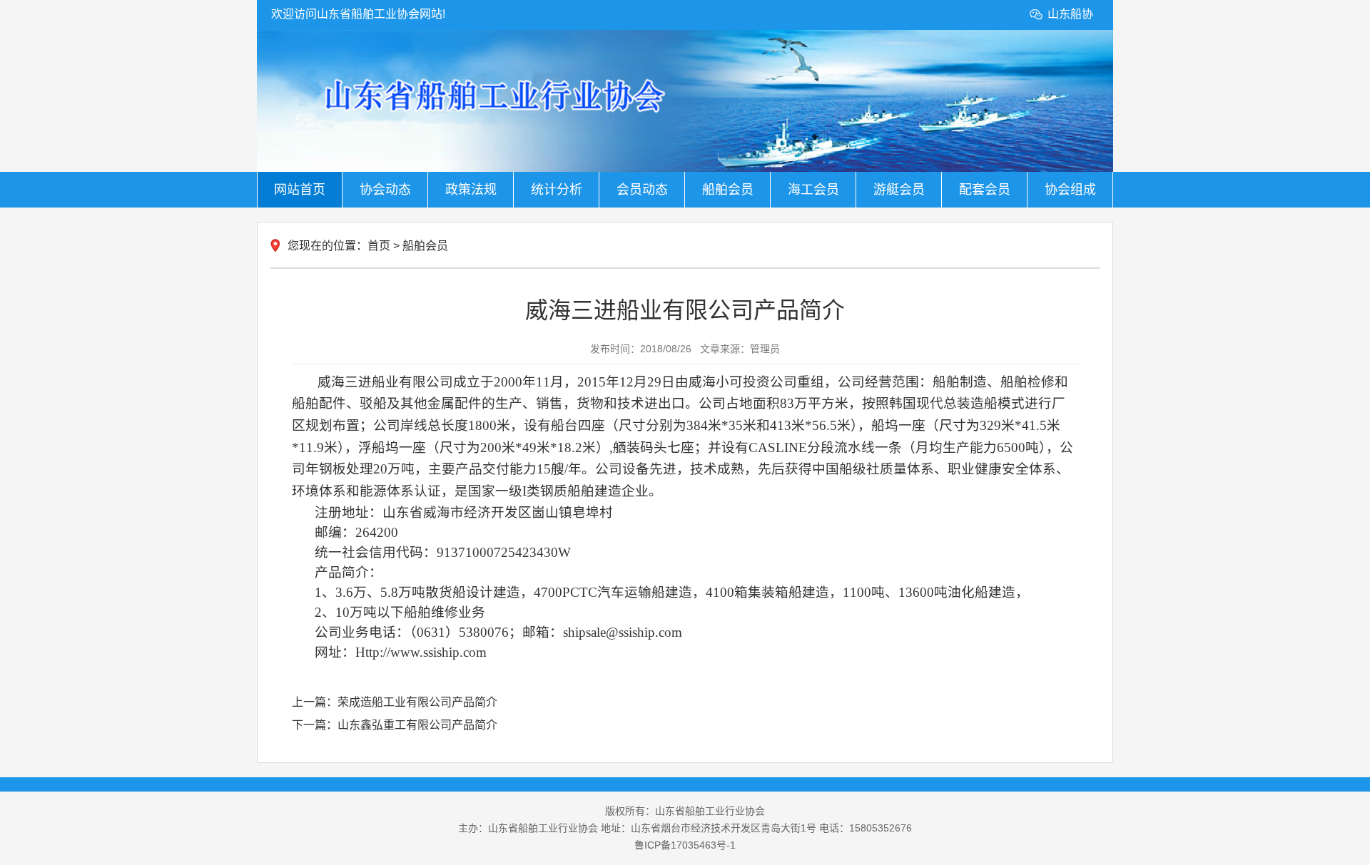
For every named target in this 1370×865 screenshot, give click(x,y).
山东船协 (1070, 14)
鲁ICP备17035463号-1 (685, 845)
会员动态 (642, 190)
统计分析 (556, 190)
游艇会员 (899, 190)
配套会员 (984, 190)
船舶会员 (728, 190)
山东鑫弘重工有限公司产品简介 (417, 725)
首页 (378, 246)
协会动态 (385, 190)
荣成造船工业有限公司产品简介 (417, 702)
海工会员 (813, 190)
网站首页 (299, 190)
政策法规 (471, 190)
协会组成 (1070, 190)
